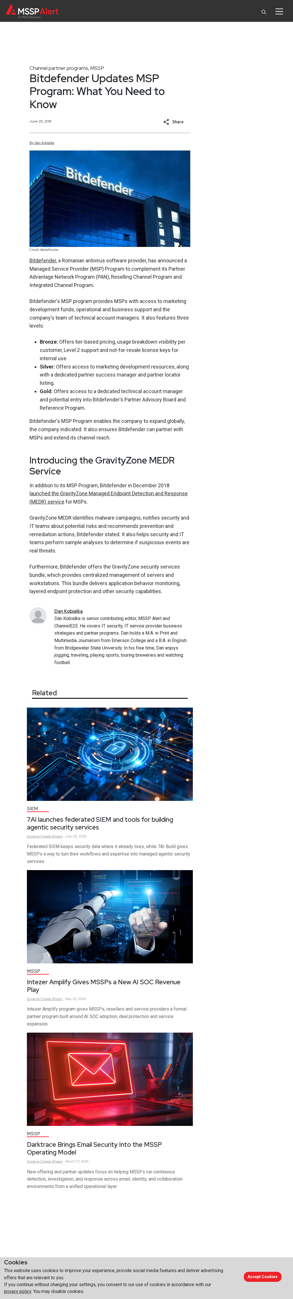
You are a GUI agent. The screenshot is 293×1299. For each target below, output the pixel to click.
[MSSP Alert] (32, 11)
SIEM (32, 809)
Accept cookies (263, 1276)
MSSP (97, 68)
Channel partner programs (58, 68)
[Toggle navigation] (279, 11)
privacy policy (17, 1291)
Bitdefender (42, 261)
